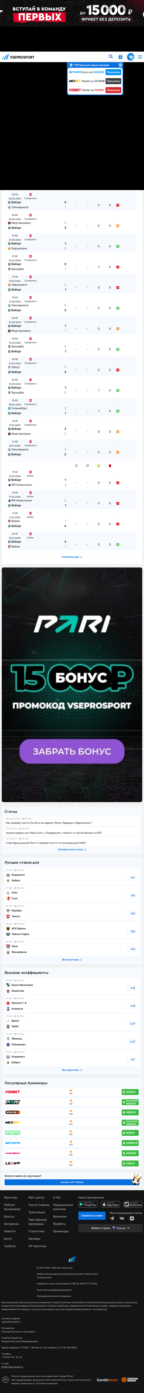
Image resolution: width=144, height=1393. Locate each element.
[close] (120, 65)
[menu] (140, 57)
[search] (111, 57)
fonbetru (72, 696)
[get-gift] (120, 57)
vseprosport (18, 57)
